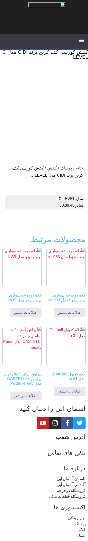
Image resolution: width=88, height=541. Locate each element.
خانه (79, 168)
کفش (52, 168)
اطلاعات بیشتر (70, 312)
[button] (81, 40)
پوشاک (66, 168)
